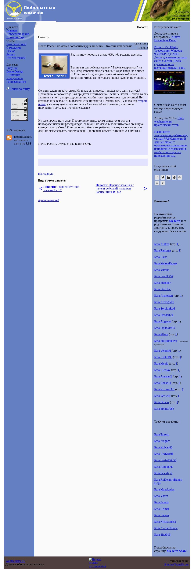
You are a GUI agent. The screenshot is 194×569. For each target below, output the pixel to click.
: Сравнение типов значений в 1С (61, 188)
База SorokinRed (164, 308)
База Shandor (162, 282)
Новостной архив (17, 33)
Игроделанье (14, 78)
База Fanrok (161, 502)
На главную (45, 173)
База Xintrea (161, 244)
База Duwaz (161, 402)
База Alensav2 (163, 376)
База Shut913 (162, 534)
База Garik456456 (165, 460)
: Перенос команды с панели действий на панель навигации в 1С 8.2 (115, 188)
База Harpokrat (163, 466)
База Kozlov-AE (164, 389)
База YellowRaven (165, 263)
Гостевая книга (16, 81)
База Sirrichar (162, 289)
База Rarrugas (162, 250)
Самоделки (13, 47)
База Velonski (162, 350)
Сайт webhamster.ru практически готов (169, 121)
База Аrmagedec (164, 302)
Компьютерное (16, 44)
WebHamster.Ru (15, 561)
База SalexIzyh (163, 473)
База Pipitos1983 (164, 327)
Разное (10, 51)
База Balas (160, 257)
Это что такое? (15, 57)
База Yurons (161, 269)
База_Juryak (161, 515)
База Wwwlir (162, 395)
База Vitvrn (161, 495)
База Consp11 (162, 382)
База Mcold (161, 363)
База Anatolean (163, 295)
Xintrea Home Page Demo (167, 38)
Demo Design (14, 71)
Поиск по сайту (19, 88)
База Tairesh (161, 434)
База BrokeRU (163, 357)
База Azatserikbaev (166, 528)
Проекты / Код (15, 37)
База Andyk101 (163, 453)
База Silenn (161, 334)
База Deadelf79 (163, 315)
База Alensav (162, 370)
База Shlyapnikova (165, 340)
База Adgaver (162, 321)
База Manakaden (164, 489)
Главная (11, 30)
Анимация (13, 74)
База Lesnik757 (163, 276)
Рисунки (12, 68)
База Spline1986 (164, 408)
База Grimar (161, 508)
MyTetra (174, 220)
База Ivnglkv (162, 440)
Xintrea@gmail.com (176, 564)
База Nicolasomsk (165, 521)
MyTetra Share (177, 550)
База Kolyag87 (163, 447)
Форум (10, 54)
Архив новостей (48, 200)
